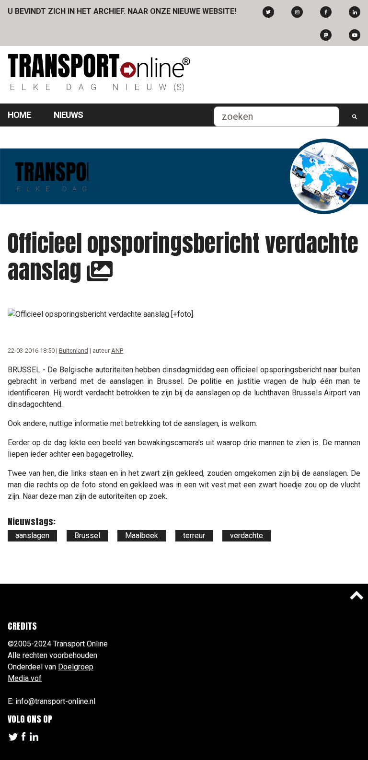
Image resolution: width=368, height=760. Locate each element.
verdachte (246, 535)
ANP (117, 350)
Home (19, 115)
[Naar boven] (356, 595)
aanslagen (32, 535)
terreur (194, 535)
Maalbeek (141, 535)
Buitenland (73, 350)
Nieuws (68, 115)
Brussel (87, 535)
